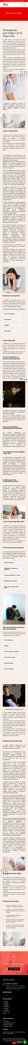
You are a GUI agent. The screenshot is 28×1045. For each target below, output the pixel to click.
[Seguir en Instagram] (6, 995)
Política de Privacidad (8, 1024)
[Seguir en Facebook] (4, 995)
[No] (26, 1041)
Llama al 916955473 (14, 969)
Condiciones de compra (9, 1023)
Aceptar (14, 1043)
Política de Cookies (8, 1026)
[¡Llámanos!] (25, 1042)
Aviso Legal (6, 1021)
